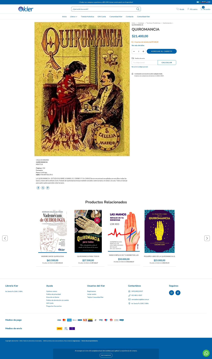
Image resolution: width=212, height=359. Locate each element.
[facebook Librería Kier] (6, 2)
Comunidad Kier (116, 16)
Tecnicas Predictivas (153, 23)
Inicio (64, 16)
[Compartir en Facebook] (38, 189)
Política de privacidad (53, 294)
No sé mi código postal (140, 67)
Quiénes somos (51, 291)
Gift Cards (102, 16)
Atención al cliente (52, 297)
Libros (73, 16)
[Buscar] (138, 9)
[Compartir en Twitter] (43, 189)
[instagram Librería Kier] (3, 2)
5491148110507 (137, 291)
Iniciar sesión (91, 294)
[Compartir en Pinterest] (47, 189)
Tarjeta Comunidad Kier (95, 297)
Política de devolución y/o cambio (57, 300)
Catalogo (141, 23)
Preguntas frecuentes (54, 306)
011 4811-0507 (136, 295)
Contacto (129, 16)
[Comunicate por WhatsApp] (206, 353)
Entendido (106, 355)
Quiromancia (167, 23)
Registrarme (91, 291)
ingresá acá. (76, 341)
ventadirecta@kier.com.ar (140, 299)
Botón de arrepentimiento (90, 341)
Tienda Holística (87, 16)
